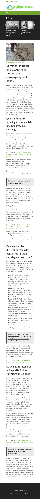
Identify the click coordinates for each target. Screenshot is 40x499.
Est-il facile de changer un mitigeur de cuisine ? (26, 32)
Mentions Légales (22, 491)
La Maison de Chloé (25, 494)
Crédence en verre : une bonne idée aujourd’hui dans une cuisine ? (12, 33)
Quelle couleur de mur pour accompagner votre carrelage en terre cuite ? (19, 442)
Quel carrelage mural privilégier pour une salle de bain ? (18, 361)
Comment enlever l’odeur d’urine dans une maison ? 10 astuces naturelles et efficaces (19, 226)
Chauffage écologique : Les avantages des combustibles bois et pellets (19, 154)
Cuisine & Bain (10, 62)
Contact (15, 491)
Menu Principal (13, 2)
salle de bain (16, 112)
